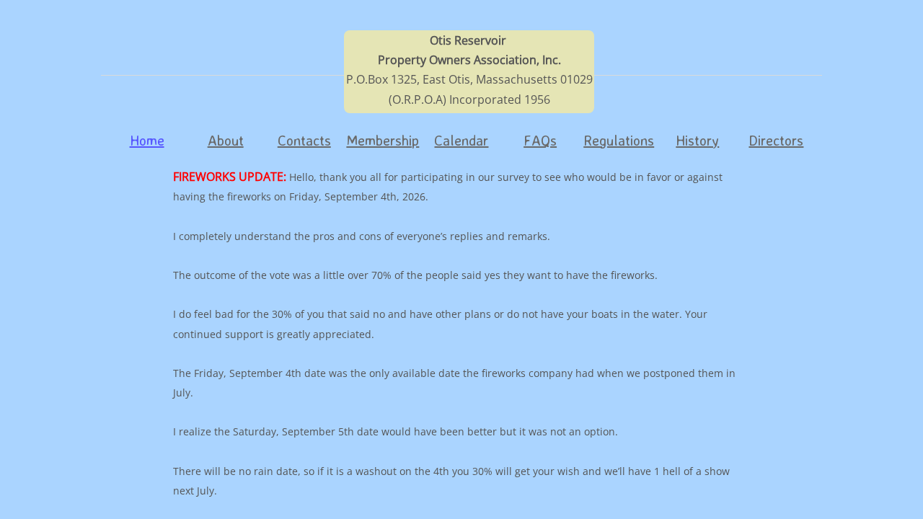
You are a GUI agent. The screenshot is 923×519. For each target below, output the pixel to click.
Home (147, 140)
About (226, 140)
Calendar (461, 140)
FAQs (540, 140)
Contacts (304, 140)
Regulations (618, 140)
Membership (382, 140)
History (697, 140)
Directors (775, 140)
